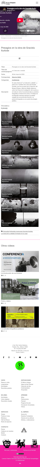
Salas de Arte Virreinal (27, 384)
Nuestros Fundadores (27, 416)
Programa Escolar (26, 403)
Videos (23, 407)
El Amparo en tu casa (21, 233)
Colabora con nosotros (7, 431)
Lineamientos (4, 384)
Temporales (24, 390)
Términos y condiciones (10, 450)
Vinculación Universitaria (27, 405)
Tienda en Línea (5, 416)
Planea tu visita (5, 382)
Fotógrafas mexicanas (15, 231)
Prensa (3, 429)
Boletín (3, 433)
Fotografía (6, 231)
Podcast (23, 401)
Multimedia (8, 36)
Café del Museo (5, 420)
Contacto (3, 435)
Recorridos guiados (6, 388)
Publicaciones (25, 399)
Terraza (3, 414)
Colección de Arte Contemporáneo (26, 387)
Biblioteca (4, 418)
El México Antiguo (26, 382)
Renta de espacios (6, 422)
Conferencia (15, 80)
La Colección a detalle (7, 233)
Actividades (4, 386)
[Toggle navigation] (37, 3)
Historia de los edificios (27, 418)
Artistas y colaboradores (27, 420)
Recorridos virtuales (6, 401)
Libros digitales (5, 399)
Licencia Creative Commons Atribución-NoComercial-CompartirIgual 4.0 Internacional (20, 459)
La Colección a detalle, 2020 (20, 36)
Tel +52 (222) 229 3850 (20, 348)
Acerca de (24, 414)
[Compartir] (19, 59)
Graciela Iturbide (28, 231)
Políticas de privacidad (29, 450)
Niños (22, 397)
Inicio (2, 36)
